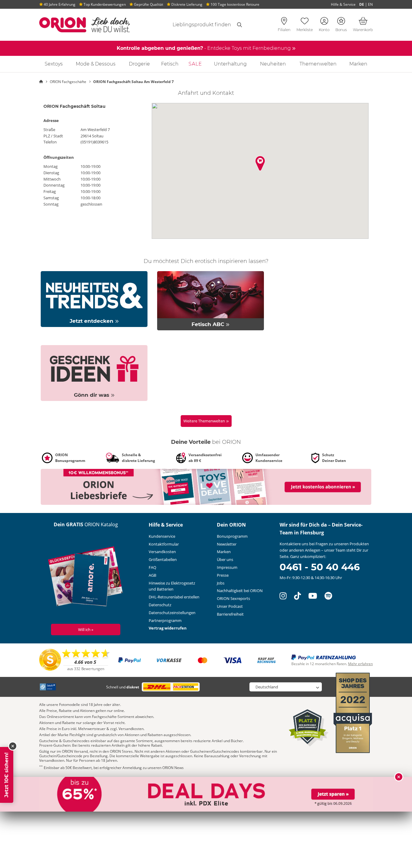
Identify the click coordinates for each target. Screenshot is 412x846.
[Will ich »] (85, 578)
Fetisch (170, 64)
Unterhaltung (230, 64)
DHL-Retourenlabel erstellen (174, 597)
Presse (223, 575)
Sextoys (54, 64)
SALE (195, 64)
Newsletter (226, 544)
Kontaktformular (164, 544)
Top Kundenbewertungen (104, 4)
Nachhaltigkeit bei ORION (240, 590)
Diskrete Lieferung (186, 4)
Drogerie (139, 64)
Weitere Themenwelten (204, 421)
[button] (260, 163)
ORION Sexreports (233, 598)
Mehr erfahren (360, 663)
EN (370, 4)
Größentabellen (163, 559)
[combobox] (194, 24)
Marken (358, 64)
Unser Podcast (230, 606)
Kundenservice (162, 536)
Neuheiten (273, 64)
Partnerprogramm (165, 620)
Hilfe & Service (343, 4)
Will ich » (85, 629)
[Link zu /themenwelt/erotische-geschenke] (94, 372)
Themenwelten (318, 64)
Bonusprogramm (232, 536)
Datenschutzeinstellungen (172, 612)
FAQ (152, 567)
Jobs (220, 583)
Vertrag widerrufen (168, 628)
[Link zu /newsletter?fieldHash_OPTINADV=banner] (206, 486)
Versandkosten (162, 551)
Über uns (225, 559)
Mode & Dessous (96, 64)
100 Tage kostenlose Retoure (234, 4)
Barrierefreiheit (230, 614)
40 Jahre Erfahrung (59, 4)
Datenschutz (160, 604)
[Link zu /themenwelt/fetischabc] (210, 300)
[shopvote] (74, 659)
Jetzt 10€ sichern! (6, 774)
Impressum (227, 567)
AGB (152, 575)
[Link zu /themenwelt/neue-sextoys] (94, 298)
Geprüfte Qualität (148, 4)
